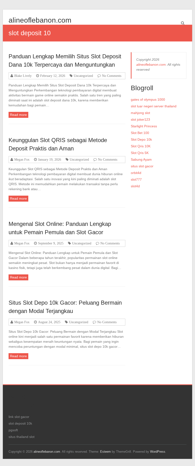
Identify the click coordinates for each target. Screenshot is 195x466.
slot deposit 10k (20, 423)
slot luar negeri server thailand (153, 106)
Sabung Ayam (141, 159)
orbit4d (136, 173)
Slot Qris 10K (141, 146)
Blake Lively (23, 75)
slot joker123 (140, 119)
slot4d (135, 186)
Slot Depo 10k (141, 139)
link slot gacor (19, 417)
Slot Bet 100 (140, 133)
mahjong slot (140, 113)
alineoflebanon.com (40, 20)
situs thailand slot (21, 437)
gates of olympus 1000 (148, 99)
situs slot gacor (142, 166)
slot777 (136, 179)
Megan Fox (21, 159)
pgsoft (13, 430)
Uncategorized (83, 75)
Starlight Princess (144, 126)
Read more (18, 115)
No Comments (111, 75)
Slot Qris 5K (140, 153)
